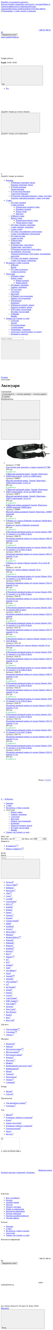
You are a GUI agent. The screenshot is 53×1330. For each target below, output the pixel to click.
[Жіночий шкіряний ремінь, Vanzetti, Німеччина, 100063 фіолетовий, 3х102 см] (29, 475)
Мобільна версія (45, 1170)
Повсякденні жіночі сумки (27, 220)
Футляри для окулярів (20, 828)
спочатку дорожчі (39, 394)
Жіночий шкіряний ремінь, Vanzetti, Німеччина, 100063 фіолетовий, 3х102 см (26, 482)
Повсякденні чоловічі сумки (28, 207)
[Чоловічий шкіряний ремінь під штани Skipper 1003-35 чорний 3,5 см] (29, 548)
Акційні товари (14, 4)
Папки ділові (21, 211)
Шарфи (14, 830)
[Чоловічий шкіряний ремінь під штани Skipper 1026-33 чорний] (29, 608)
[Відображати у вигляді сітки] (20, 410)
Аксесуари (10, 274)
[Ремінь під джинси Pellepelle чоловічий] (29, 521)
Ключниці (15, 823)
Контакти (5, 1308)
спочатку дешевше (24, 394)
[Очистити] (20, 869)
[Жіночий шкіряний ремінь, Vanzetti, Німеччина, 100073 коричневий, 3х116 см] (29, 490)
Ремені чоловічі (22, 280)
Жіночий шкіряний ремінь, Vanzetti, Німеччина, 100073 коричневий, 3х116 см (26, 497)
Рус (7, 88)
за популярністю (8, 394)
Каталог (4, 4)
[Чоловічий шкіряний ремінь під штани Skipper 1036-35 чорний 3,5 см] (29, 593)
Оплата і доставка (35, 4)
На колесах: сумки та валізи (17, 263)
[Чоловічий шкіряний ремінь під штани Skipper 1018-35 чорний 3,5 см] (29, 747)
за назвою (5, 397)
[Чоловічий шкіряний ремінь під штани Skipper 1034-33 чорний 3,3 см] (29, 577)
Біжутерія (15, 819)
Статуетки (15, 817)
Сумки (9, 200)
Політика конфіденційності (20, 9)
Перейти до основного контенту (14, 2)
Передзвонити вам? (9, 35)
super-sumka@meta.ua (10, 37)
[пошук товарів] (20, 349)
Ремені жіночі (21, 283)
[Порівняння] (20, 123)
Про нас (24, 4)
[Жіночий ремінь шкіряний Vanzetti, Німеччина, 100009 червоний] (29, 506)
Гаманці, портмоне (19, 814)
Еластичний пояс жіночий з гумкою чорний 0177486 (28, 467)
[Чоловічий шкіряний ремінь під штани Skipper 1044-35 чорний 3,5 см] (29, 684)
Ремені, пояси (16, 812)
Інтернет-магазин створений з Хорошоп (18, 1172)
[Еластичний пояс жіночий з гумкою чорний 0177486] (29, 453)
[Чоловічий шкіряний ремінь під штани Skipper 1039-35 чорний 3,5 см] (29, 700)
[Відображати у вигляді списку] (20, 430)
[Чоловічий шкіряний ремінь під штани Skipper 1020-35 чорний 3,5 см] (29, 653)
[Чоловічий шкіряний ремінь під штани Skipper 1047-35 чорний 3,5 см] (29, 731)
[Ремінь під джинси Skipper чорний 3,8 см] (29, 564)
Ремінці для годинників (21, 821)
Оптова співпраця (13, 1213)
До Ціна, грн (27, 839)
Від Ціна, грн (6, 839)
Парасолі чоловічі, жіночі (21, 825)
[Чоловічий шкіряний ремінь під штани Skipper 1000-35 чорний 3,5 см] (29, 533)
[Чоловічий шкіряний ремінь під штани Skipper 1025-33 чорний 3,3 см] (29, 715)
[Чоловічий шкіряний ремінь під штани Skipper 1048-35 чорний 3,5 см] (29, 669)
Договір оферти (38, 9)
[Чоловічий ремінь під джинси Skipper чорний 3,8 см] (29, 640)
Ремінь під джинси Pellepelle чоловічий (22, 525)
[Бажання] (26, 101)
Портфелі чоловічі (23, 209)
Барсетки (19, 214)
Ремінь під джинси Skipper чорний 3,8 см (23, 570)
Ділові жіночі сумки (24, 223)
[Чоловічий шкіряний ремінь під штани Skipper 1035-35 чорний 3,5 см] (29, 624)
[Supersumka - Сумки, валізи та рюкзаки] (10, 1149)
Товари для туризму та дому (18, 318)
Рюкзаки (9, 180)
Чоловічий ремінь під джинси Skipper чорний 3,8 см (28, 645)
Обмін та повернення (15, 1209)
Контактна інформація (20, 6)
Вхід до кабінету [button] (13, 1198)
